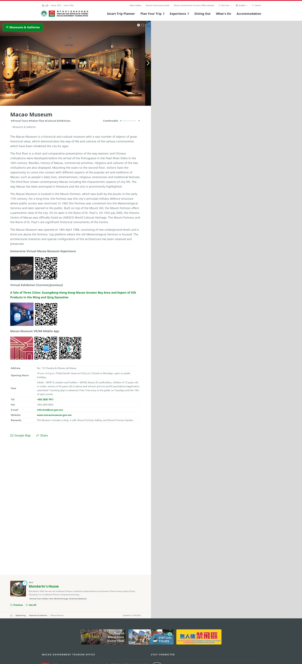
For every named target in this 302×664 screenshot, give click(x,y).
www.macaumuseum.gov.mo (54, 414)
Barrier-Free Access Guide (157, 5)
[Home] (11, 615)
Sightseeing (21, 615)
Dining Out (202, 13)
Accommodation (249, 13)
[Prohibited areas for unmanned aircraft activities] (198, 636)
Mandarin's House (44, 586)
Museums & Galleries (38, 615)
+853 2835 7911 (45, 399)
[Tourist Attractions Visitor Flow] (103, 636)
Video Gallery (135, 5)
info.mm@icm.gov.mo (50, 409)
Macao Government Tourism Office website (194, 5)
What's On (223, 13)
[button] (225, 5)
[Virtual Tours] (151, 636)
